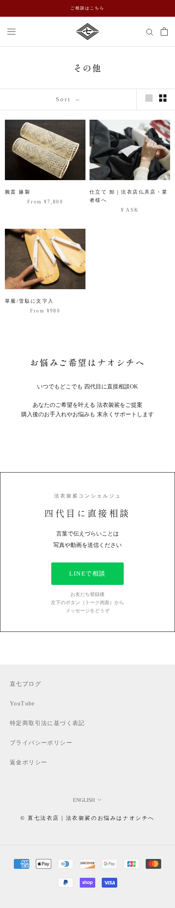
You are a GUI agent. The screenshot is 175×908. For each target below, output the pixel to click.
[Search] (149, 31)
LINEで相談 (87, 573)
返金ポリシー (28, 762)
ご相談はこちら (87, 8)
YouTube (22, 704)
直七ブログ (25, 684)
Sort (65, 99)
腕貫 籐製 (18, 192)
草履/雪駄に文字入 (29, 301)
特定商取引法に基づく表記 (47, 723)
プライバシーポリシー (41, 743)
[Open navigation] (11, 31)
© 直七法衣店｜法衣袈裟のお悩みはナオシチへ (87, 818)
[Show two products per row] (162, 98)
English (84, 800)
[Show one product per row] (149, 98)
